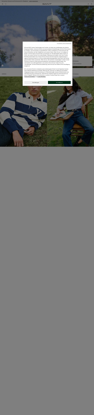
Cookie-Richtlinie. (41, 76)
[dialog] (47, 63)
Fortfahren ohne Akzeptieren (64, 43)
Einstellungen (35, 82)
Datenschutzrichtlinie (29, 76)
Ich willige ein (59, 82)
